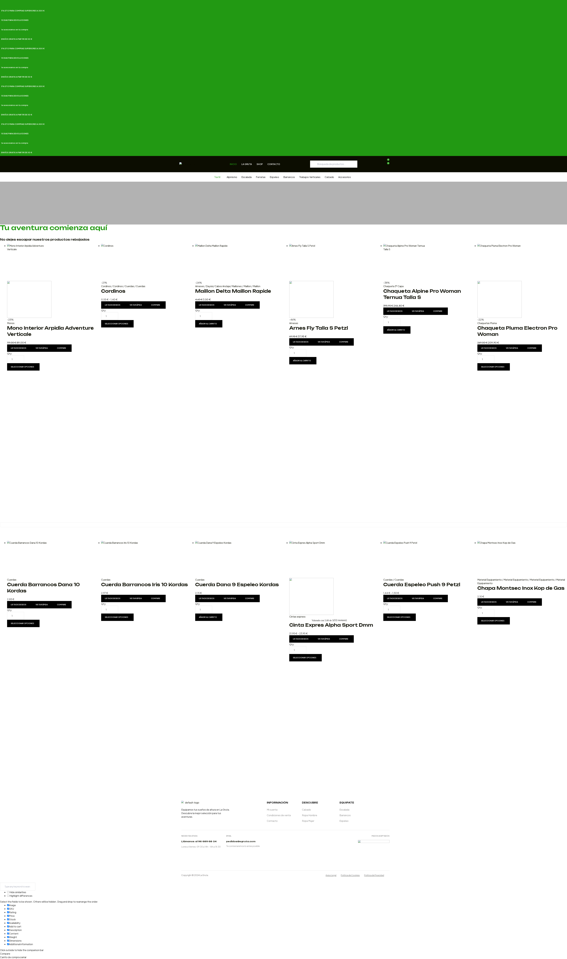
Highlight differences (20, 895)
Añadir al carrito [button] (208, 324)
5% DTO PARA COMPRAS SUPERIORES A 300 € (23, 11)
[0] (386, 164)
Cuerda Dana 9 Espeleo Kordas (237, 584)
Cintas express (297, 616)
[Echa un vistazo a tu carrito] (386, 167)
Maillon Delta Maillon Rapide (233, 291)
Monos (10, 323)
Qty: (9, 353)
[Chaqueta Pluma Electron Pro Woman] (522, 281)
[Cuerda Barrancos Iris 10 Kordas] (146, 559)
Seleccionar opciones (22, 367)
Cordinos (106, 286)
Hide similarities (17, 892)
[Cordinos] (146, 262)
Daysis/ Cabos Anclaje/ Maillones (224, 286)
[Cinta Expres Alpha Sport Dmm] (334, 578)
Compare (61, 348)
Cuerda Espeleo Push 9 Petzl (421, 584)
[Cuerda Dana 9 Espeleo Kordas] (240, 559)
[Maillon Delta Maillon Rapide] (240, 262)
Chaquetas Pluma (487, 323)
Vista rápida (42, 348)
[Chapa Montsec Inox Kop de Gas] (522, 559)
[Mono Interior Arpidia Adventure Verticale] (52, 281)
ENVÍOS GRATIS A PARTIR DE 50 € (16, 39)
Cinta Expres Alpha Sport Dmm (331, 625)
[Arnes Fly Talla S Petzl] (334, 281)
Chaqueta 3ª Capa (393, 286)
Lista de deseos (18, 348)
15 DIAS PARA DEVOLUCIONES (15, 20)
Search (352, 164)
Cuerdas (129, 286)
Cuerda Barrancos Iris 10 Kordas (144, 584)
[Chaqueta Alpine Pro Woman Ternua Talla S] (428, 262)
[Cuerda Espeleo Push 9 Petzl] (428, 559)
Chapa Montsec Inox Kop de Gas (520, 588)
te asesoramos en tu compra (14, 30)
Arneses (199, 286)
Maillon (247, 286)
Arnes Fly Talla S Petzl (318, 328)
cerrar (23, 957)
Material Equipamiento (489, 579)
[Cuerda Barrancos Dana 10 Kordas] (52, 559)
